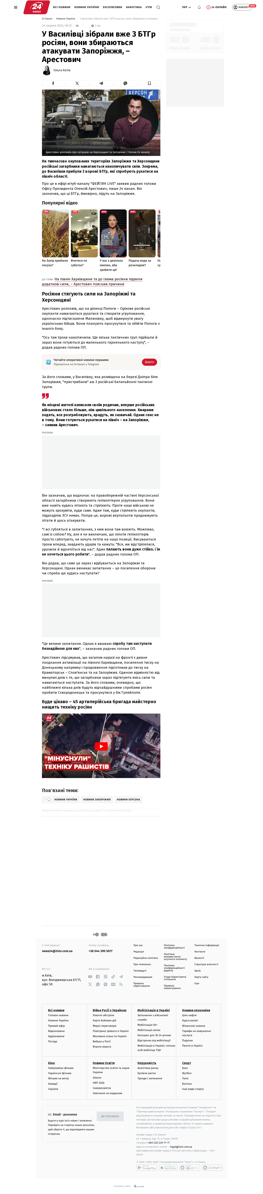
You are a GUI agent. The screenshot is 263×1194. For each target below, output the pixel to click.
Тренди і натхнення (149, 1078)
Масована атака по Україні (110, 1036)
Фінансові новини (193, 1025)
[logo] (36, 7)
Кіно (51, 1063)
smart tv (189, 1167)
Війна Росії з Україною (109, 1010)
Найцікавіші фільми (61, 1068)
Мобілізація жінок (148, 1030)
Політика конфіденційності (174, 946)
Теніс (185, 1078)
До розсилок (110, 1116)
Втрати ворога (102, 1046)
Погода (52, 1041)
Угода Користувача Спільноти (175, 978)
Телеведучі (139, 971)
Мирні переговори (104, 1025)
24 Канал (47, 19)
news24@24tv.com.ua (57, 951)
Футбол (187, 1073)
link (90, 976)
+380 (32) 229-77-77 (158, 1142)
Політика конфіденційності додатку (174, 968)
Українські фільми (59, 1073)
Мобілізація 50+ (147, 1025)
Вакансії (199, 958)
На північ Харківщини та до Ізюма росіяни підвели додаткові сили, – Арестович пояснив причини (92, 281)
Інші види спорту (193, 1089)
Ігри (149, 7)
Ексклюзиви (112, 7)
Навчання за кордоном (107, 1093)
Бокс (185, 1068)
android (146, 1167)
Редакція (138, 952)
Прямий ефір (56, 1025)
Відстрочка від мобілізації (154, 1040)
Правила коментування (172, 987)
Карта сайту (201, 977)
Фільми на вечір (58, 1078)
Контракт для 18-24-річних (154, 1035)
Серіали (53, 1089)
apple (168, 1167)
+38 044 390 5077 (100, 951)
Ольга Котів (62, 70)
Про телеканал (142, 964)
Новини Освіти (104, 1063)
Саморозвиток (102, 1088)
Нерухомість (146, 1063)
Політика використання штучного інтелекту (175, 957)
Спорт (186, 1063)
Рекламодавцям (142, 977)
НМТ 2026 (99, 1082)
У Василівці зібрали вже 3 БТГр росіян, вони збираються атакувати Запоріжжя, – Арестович (119, 19)
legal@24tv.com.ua (181, 1146)
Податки (187, 1040)
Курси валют (190, 1020)
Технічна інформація (206, 945)
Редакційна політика (145, 958)
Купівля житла (146, 1073)
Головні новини (58, 1015)
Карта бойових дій (104, 1020)
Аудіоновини (56, 1036)
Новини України (86, 7)
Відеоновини (56, 1031)
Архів (197, 971)
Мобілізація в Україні (153, 1010)
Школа (97, 1077)
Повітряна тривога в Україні (111, 1031)
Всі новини (61, 7)
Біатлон (187, 1083)
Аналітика (134, 7)
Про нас (138, 945)
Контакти (199, 952)
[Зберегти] (149, 83)
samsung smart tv (212, 1167)
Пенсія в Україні (192, 1045)
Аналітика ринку (147, 1068)
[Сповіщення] (199, 7)
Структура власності (206, 964)
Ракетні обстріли (103, 1015)
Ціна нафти (189, 1015)
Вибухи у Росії (102, 1041)
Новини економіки (196, 1010)
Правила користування (141, 984)
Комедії (53, 1083)
